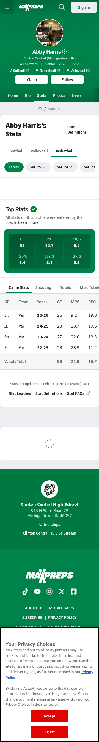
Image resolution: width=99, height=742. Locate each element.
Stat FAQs (75, 393)
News (77, 95)
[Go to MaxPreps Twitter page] (61, 592)
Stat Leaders (20, 393)
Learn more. (29, 222)
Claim (32, 79)
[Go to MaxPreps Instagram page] (49, 592)
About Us (34, 608)
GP (59, 301)
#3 (19, 70)
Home (13, 95)
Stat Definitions (77, 129)
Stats (41, 95)
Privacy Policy (62, 617)
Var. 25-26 (38, 167)
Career (14, 167)
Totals (65, 287)
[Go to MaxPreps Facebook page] (73, 592)
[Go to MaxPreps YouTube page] (37, 592)
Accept (49, 715)
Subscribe (32, 617)
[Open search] (62, 7)
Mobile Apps (61, 608)
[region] (49, 684)
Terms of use (28, 626)
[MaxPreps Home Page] (40, 108)
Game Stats (19, 287)
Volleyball (39, 151)
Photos (59, 95)
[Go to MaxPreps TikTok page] (25, 592)
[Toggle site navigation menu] (7, 7)
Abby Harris (46, 51)
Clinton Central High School (49, 504)
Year (41, 301)
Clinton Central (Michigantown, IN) (50, 58)
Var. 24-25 (65, 167)
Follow (67, 79)
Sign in (84, 7)
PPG (92, 301)
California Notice (66, 626)
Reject (49, 731)
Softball (16, 151)
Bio (28, 95)
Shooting (43, 287)
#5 (48, 70)
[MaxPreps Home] (31, 7)
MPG (75, 301)
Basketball (63, 151)
